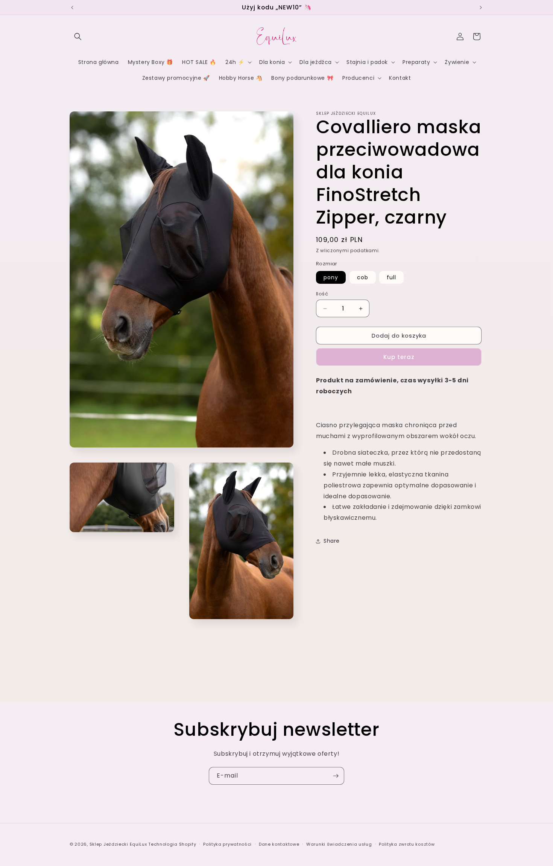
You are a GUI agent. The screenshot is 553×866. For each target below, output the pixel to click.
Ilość (322, 293)
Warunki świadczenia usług (339, 844)
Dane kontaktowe (279, 844)
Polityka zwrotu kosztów (406, 844)
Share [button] (332, 541)
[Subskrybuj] (335, 776)
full (391, 277)
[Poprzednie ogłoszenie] (72, 7)
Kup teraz (399, 357)
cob (362, 277)
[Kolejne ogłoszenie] (480, 7)
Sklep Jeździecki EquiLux (118, 844)
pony (331, 277)
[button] (78, 36)
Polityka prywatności (227, 844)
